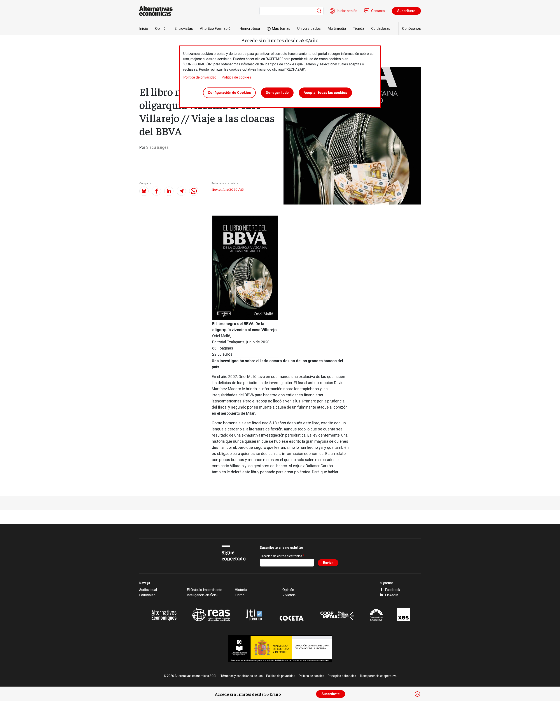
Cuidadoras (380, 28)
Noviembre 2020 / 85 (228, 189)
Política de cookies (236, 77)
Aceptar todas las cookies (325, 93)
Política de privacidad (199, 77)
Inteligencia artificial (202, 595)
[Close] (417, 694)
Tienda (358, 28)
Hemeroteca (250, 28)
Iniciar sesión (347, 11)
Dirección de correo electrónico (281, 556)
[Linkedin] (168, 191)
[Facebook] (156, 191)
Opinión (161, 28)
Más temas (281, 28)
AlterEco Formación (216, 28)
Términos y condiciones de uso (241, 676)
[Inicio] (157, 11)
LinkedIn (391, 595)
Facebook (392, 590)
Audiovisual (148, 590)
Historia (241, 590)
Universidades (309, 28)
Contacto (378, 11)
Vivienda (289, 595)
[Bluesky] (144, 191)
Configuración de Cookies (229, 93)
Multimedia (337, 28)
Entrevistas (184, 28)
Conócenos (411, 28)
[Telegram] (181, 191)
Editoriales (147, 595)
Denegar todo (277, 93)
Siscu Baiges (157, 147)
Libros (240, 595)
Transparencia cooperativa (378, 676)
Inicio (143, 28)
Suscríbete (406, 11)
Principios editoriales (342, 676)
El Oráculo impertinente (204, 590)
